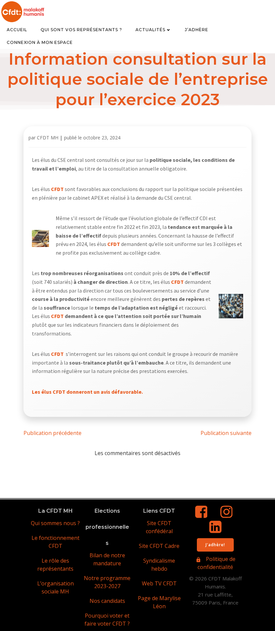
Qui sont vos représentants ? (81, 29)
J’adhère (196, 29)
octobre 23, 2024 (101, 137)
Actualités (150, 29)
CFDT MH (47, 137)
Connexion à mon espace (40, 42)
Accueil (17, 29)
